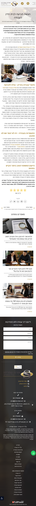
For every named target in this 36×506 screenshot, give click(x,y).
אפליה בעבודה (12, 87)
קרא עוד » (29, 246)
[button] (2, 498)
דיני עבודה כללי (17, 21)
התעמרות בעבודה (15, 144)
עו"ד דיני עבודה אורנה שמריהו (26, 47)
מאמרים (24, 21)
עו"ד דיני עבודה (30, 21)
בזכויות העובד (21, 146)
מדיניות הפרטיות (9, 352)
